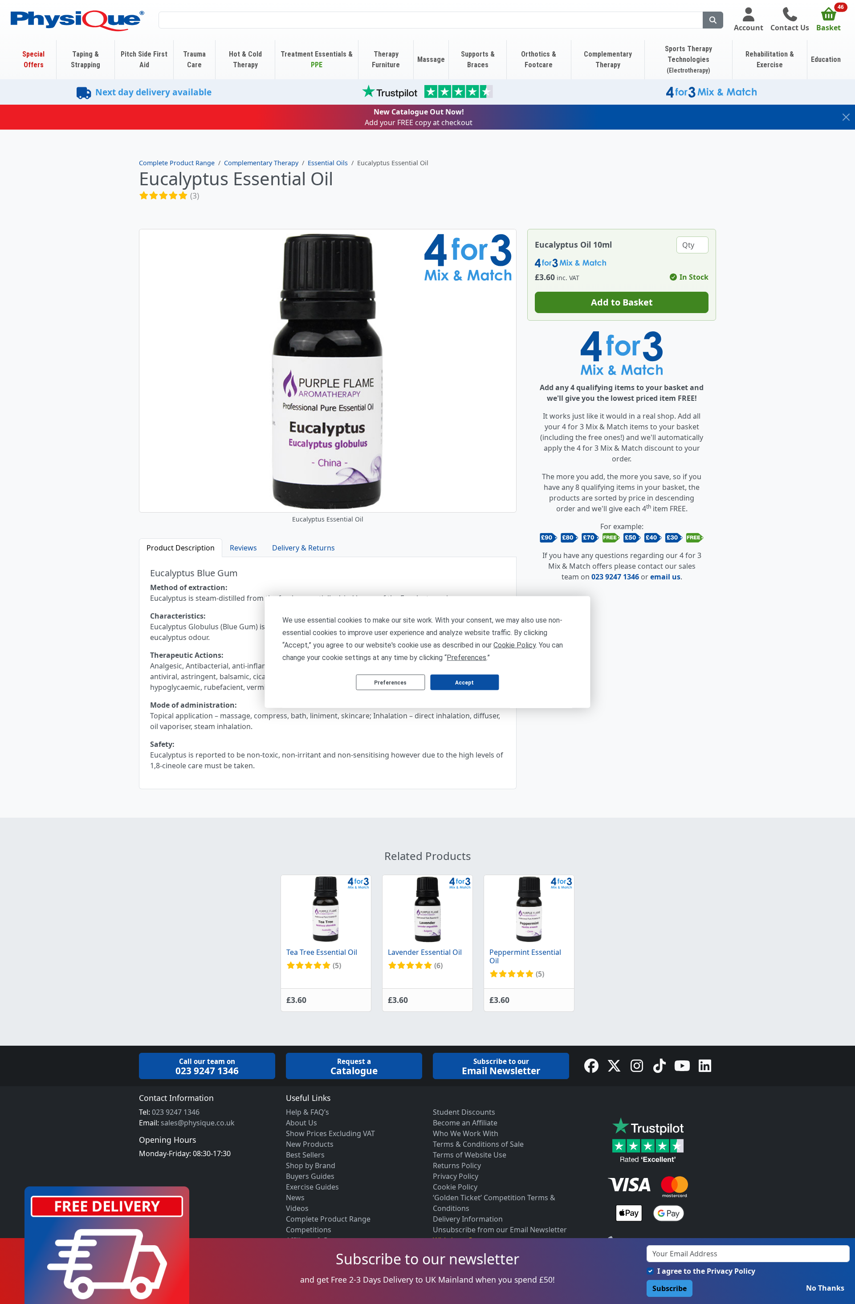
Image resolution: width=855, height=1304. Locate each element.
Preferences (390, 682)
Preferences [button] (466, 657)
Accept (464, 682)
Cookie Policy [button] (514, 645)
